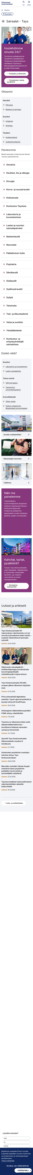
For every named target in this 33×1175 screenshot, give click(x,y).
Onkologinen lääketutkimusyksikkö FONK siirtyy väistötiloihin (16, 712)
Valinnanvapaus (12, 383)
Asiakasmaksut (11, 137)
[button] (16, 1138)
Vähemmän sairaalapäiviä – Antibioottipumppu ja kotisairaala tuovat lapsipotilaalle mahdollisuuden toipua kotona (15, 670)
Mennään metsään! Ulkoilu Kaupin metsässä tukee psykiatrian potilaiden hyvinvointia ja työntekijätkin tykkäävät (15, 769)
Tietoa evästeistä (7, 1161)
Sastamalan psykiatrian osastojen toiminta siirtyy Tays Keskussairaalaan (15, 755)
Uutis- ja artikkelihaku (14, 803)
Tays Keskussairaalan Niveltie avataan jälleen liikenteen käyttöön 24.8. (15, 685)
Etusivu (7, 10)
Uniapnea (9, 121)
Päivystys (9, 105)
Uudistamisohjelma (13, 142)
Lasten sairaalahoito (13, 371)
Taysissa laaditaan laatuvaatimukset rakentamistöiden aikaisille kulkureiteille (16, 784)
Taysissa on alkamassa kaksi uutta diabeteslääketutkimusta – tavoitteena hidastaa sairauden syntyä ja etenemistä (15, 726)
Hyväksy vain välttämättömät (18, 1166)
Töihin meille (10, 401)
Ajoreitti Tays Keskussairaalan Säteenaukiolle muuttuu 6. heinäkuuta (14, 741)
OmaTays (9, 126)
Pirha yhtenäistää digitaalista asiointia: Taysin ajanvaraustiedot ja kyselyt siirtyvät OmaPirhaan (16, 699)
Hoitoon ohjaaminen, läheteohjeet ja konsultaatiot (16, 407)
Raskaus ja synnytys (13, 109)
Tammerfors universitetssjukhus (13, 388)
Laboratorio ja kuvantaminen (16, 367)
